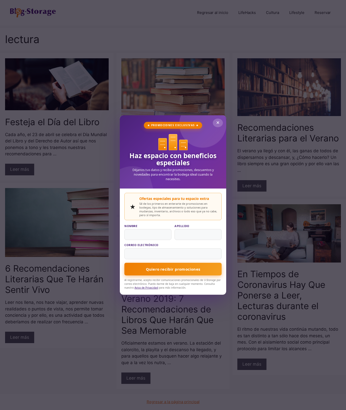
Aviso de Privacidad (146, 287)
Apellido (182, 226)
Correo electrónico (141, 245)
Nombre (131, 226)
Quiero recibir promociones (173, 269)
